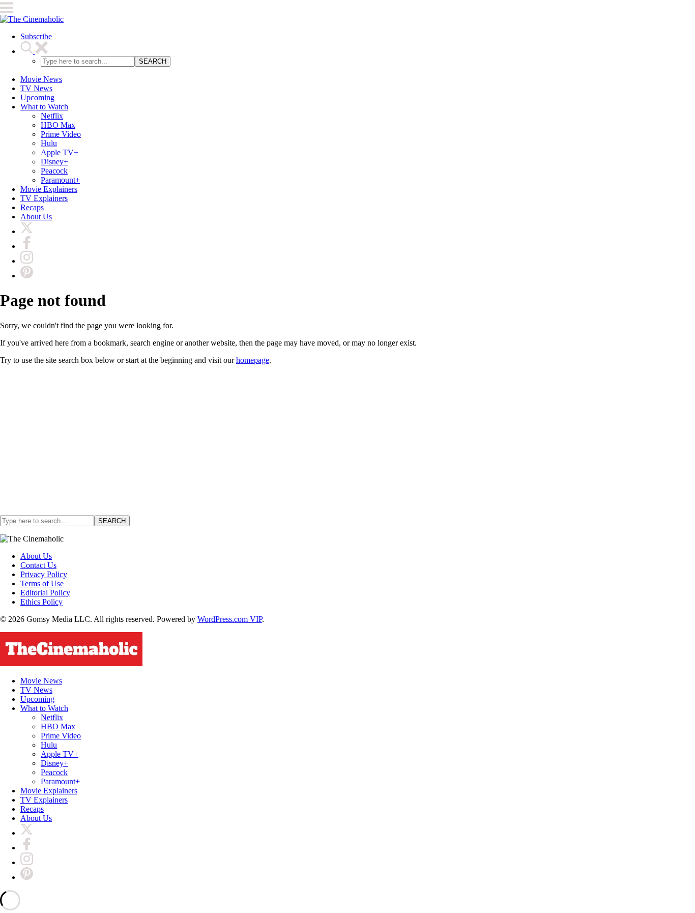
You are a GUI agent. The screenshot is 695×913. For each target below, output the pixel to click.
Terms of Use (42, 583)
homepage (252, 360)
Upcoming (37, 97)
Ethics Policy (41, 601)
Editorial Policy (45, 592)
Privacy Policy (43, 574)
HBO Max (58, 125)
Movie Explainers (48, 189)
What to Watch (44, 106)
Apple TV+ (59, 152)
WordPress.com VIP (229, 619)
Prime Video (61, 134)
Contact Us (38, 565)
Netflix (52, 115)
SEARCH (152, 61)
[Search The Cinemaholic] (34, 51)
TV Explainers (44, 198)
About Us (36, 216)
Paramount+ (60, 180)
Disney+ (54, 161)
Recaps (32, 207)
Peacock (54, 170)
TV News (36, 88)
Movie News (41, 79)
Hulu (49, 143)
